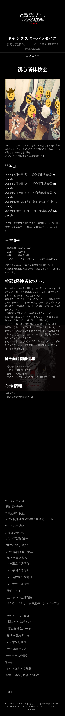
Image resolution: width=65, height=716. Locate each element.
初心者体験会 (14, 506)
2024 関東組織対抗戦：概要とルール (29, 519)
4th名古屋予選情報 (20, 577)
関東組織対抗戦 (15, 513)
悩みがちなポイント (21, 622)
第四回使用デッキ (18, 635)
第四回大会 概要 (17, 558)
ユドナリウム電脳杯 (19, 598)
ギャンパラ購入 (15, 526)
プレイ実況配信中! (17, 538)
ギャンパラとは (15, 501)
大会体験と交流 (17, 649)
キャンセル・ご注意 (18, 668)
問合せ (9, 663)
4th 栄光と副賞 (16, 642)
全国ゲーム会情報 (17, 656)
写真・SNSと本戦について (23, 675)
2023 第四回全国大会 (19, 552)
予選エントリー (17, 591)
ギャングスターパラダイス (32, 39)
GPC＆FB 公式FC (17, 545)
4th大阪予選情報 (18, 584)
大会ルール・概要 (18, 616)
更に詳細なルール (19, 628)
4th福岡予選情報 (18, 570)
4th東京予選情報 (18, 563)
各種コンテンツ (15, 533)
